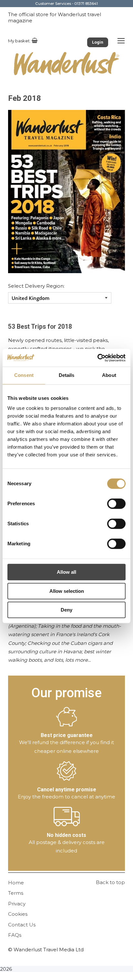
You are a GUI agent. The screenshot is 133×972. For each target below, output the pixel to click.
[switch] (116, 503)
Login (97, 42)
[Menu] (121, 40)
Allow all (66, 572)
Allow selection (66, 591)
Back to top (110, 882)
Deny (66, 610)
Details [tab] (67, 375)
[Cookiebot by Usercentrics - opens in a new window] (97, 358)
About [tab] (109, 375)
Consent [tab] (24, 375)
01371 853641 (86, 3)
